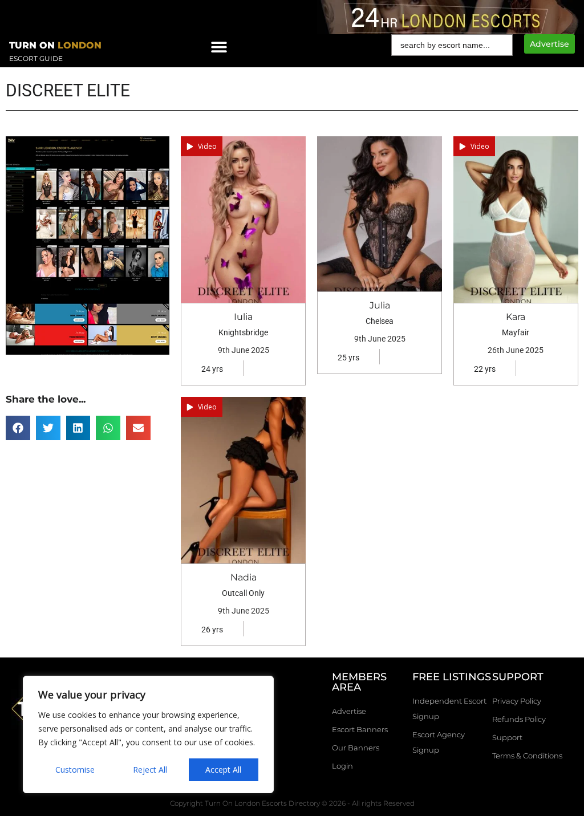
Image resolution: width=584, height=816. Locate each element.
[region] (148, 734)
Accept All (223, 769)
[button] (18, 428)
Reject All (150, 769)
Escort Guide (36, 58)
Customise (75, 769)
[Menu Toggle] (219, 46)
